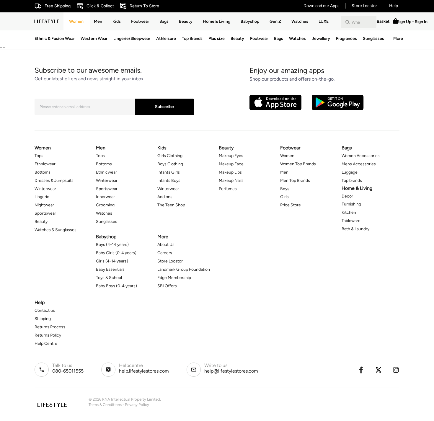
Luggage (350, 172)
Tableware (351, 220)
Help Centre (46, 343)
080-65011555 (68, 371)
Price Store (290, 205)
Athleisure (166, 38)
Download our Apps (322, 5)
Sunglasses (373, 38)
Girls (284, 196)
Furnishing (351, 204)
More (398, 38)
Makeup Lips (230, 172)
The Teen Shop (171, 205)
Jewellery (321, 38)
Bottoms (42, 172)
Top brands (352, 180)
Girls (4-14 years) (112, 261)
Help (393, 5)
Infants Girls (168, 172)
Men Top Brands (295, 180)
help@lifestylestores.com (231, 371)
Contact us (45, 310)
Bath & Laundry (355, 228)
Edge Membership (174, 277)
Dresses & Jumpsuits (54, 180)
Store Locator (364, 5)
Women (76, 21)
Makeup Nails (231, 180)
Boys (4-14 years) (112, 244)
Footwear (259, 38)
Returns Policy (48, 335)
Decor (347, 196)
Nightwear (44, 205)
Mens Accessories (359, 164)
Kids (116, 21)
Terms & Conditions (105, 404)
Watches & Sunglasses (55, 229)
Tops (39, 155)
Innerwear (105, 196)
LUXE (324, 21)
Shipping (43, 318)
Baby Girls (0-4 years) (116, 252)
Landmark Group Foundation (183, 269)
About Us (165, 244)
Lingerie (42, 196)
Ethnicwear (45, 164)
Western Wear (94, 38)
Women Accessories (361, 155)
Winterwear (45, 188)
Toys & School (109, 277)
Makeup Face (231, 164)
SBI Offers (167, 285)
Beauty (237, 38)
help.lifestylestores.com (144, 371)
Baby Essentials (110, 269)
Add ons (164, 196)
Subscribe (164, 106)
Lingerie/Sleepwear (131, 38)
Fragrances (346, 38)
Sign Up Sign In (412, 21)
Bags (278, 38)
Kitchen (349, 212)
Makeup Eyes (231, 155)
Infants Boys (168, 180)
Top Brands (192, 38)
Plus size (216, 38)
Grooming (105, 205)
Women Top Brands (298, 164)
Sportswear (45, 213)
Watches (297, 38)
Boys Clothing (170, 164)
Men (98, 21)
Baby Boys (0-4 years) (116, 285)
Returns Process (50, 326)
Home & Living (216, 21)
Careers (164, 252)
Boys (284, 188)
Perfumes (228, 188)
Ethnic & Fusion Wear (55, 38)
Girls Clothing (169, 155)
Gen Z (275, 21)
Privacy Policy (137, 404)
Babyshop (250, 21)
